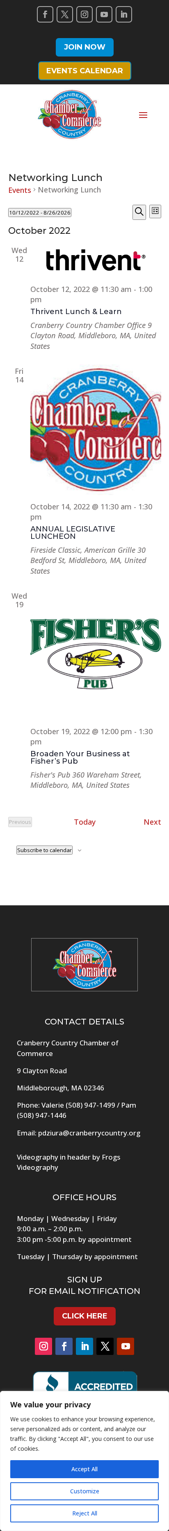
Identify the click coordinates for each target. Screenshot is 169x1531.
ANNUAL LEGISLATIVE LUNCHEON (72, 533)
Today (85, 822)
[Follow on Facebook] (45, 14)
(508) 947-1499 (90, 1105)
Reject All (84, 1513)
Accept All (84, 1469)
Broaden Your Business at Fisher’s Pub (80, 757)
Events (19, 190)
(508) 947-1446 (41, 1115)
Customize (84, 1491)
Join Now (84, 47)
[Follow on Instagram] (84, 14)
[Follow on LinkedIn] (124, 14)
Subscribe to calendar (44, 850)
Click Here (84, 1316)
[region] (84, 1461)
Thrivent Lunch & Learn (76, 311)
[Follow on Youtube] (104, 14)
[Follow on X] (65, 14)
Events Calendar (84, 70)
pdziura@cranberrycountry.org (89, 1133)
